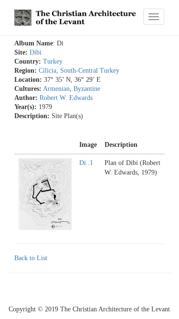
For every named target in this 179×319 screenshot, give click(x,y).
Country (26, 61)
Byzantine (87, 88)
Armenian (56, 88)
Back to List (30, 258)
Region (24, 70)
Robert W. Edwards (66, 97)
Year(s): (25, 107)
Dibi (36, 52)
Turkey (53, 61)
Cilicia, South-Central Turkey (79, 70)
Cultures (26, 89)
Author (24, 98)
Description (30, 116)
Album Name (33, 43)
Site (19, 52)
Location (27, 80)
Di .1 (86, 162)
